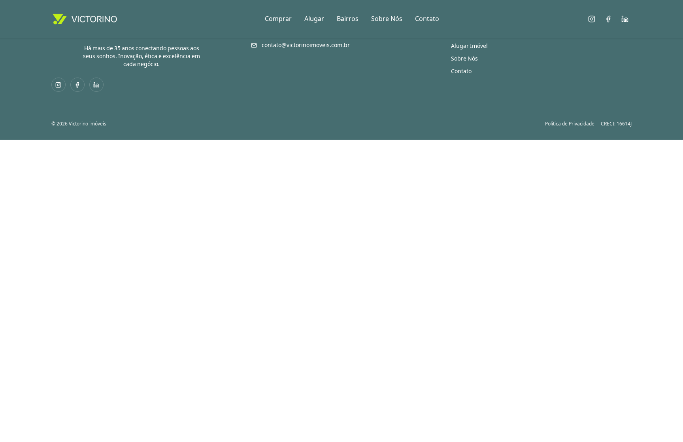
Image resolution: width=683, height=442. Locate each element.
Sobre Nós (386, 19)
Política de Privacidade (569, 124)
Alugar (314, 19)
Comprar (278, 19)
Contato (427, 19)
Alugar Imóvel (469, 46)
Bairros (347, 19)
